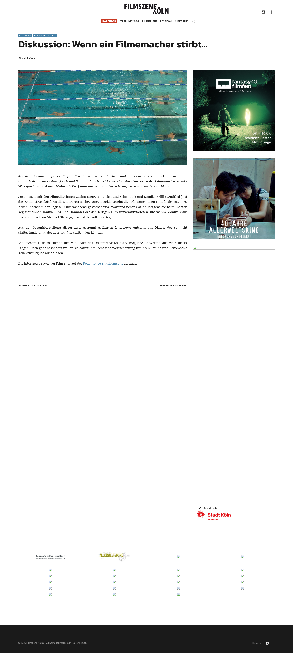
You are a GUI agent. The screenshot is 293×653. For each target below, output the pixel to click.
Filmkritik (149, 21)
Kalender (109, 21)
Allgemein (25, 35)
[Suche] (193, 19)
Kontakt (53, 643)
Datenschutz (79, 643)
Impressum (65, 643)
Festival (166, 21)
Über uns (181, 21)
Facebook (271, 12)
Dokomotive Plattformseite (103, 263)
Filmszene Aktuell (45, 35)
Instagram (263, 12)
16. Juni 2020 (27, 58)
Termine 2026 (129, 21)
